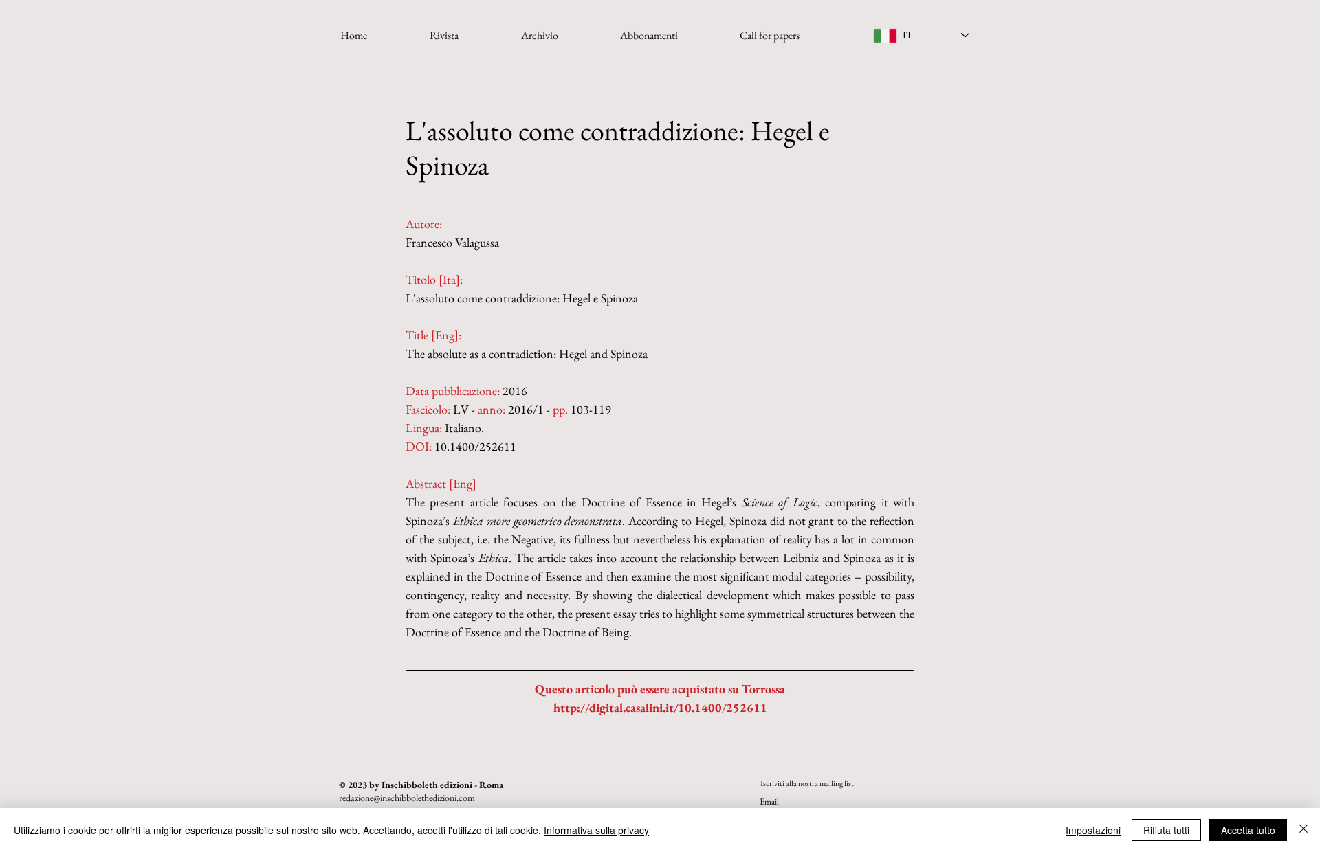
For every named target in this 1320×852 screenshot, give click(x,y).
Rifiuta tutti (1166, 830)
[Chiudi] (1303, 830)
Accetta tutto (1248, 830)
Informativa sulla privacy (596, 830)
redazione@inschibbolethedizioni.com (407, 798)
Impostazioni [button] (1093, 830)
